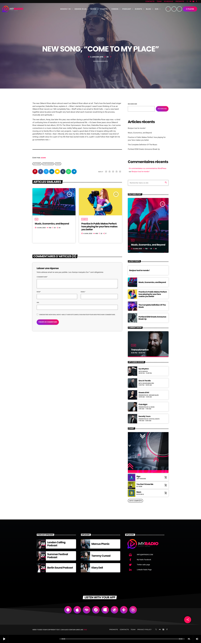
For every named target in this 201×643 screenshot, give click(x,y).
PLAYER (190, 9)
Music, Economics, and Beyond (52, 223)
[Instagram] (193, 1)
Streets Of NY (144, 393)
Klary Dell (97, 567)
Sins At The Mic (145, 381)
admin (43, 158)
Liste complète (135, 501)
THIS (85, 630)
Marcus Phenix (100, 544)
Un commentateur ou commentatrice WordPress (147, 168)
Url (38, 303)
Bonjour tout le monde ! (137, 128)
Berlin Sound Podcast (60, 567)
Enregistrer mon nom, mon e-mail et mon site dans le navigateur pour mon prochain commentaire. (77, 315)
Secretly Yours (145, 416)
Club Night (143, 405)
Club (133, 345)
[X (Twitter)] (187, 1)
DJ (36, 219)
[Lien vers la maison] (12, 9)
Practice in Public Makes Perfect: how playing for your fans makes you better (99, 226)
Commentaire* (42, 277)
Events (84, 219)
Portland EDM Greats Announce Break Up (144, 149)
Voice (58, 164)
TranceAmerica (140, 349)
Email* (83, 292)
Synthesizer (48, 164)
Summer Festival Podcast (57, 555)
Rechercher (132, 104)
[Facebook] (196, 1)
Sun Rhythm (144, 369)
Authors (37, 164)
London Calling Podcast (56, 544)
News (100, 39)
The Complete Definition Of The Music (142, 145)
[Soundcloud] (190, 1)
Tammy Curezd (100, 556)
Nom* (39, 292)
